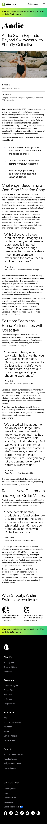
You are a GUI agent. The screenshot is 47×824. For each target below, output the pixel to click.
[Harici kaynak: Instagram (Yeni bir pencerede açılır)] (22, 813)
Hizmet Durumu (10, 768)
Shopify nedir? (10, 662)
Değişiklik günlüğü (11, 740)
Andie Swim (7, 109)
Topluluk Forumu (10, 759)
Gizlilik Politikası (10, 798)
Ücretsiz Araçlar (10, 736)
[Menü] (44, 4)
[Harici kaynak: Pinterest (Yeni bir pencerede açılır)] (38, 813)
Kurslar (6, 731)
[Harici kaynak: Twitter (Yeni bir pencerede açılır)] (11, 813)
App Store (8, 694)
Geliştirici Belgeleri (11, 685)
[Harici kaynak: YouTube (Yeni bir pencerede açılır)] (16, 813)
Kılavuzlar (8, 727)
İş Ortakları (8, 699)
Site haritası (8, 802)
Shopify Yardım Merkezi (13, 754)
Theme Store (9, 690)
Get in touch (33, 4)
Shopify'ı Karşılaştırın (12, 722)
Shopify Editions (10, 667)
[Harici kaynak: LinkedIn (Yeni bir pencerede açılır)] (33, 813)
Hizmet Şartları (10, 789)
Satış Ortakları (9, 704)
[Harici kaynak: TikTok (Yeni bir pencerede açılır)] (27, 813)
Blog (5, 718)
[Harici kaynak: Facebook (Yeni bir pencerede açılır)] (5, 813)
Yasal (6, 793)
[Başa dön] (6, 647)
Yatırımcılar (8, 671)
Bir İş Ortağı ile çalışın (12, 763)
